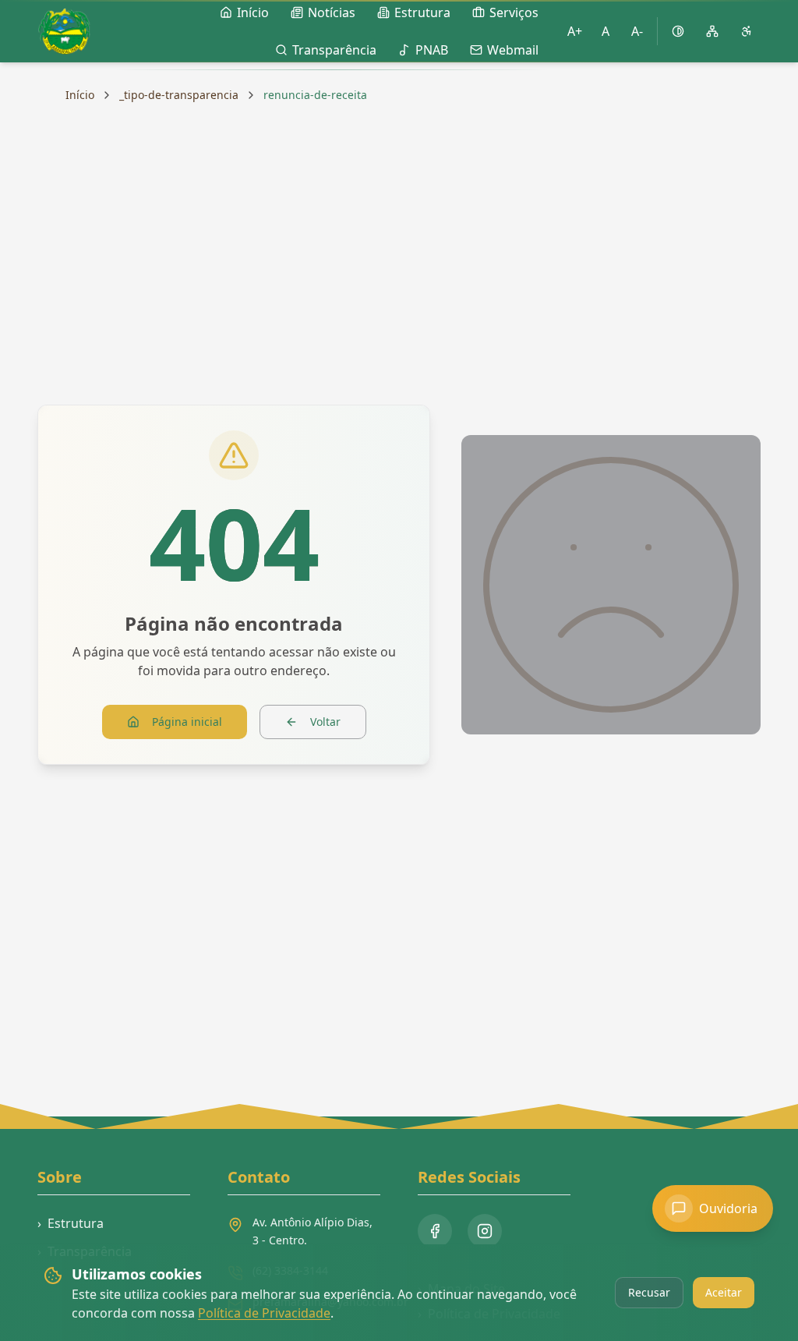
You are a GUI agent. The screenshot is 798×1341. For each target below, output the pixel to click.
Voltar (325, 721)
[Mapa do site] (712, 31)
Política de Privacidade (264, 1313)
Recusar (649, 1292)
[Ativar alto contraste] (678, 31)
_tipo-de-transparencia (178, 94)
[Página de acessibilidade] (747, 31)
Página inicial (187, 721)
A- (637, 31)
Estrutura (70, 1223)
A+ (574, 31)
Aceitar (723, 1292)
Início (79, 94)
